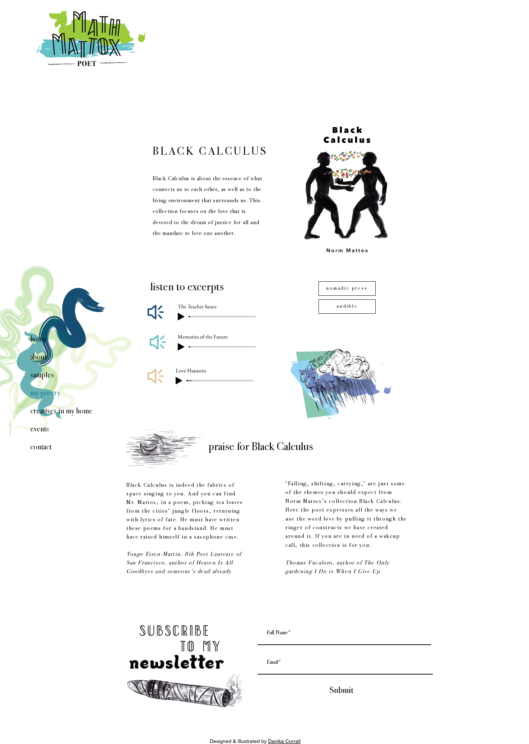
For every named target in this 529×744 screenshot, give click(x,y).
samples (42, 375)
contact (40, 447)
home (38, 339)
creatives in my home (60, 411)
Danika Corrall (284, 741)
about (38, 357)
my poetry (45, 393)
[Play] (179, 380)
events (39, 429)
